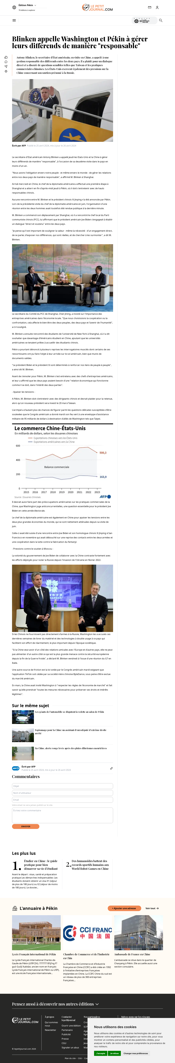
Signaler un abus (70, 1047)
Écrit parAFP (19, 145)
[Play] (154, 20)
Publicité (66, 1034)
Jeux (86, 1043)
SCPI (86, 1026)
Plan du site (71, 1058)
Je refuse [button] (114, 1053)
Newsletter (50, 1030)
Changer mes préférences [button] (136, 1053)
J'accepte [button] (100, 1053)
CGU (64, 1043)
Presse (65, 1038)
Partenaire (67, 1030)
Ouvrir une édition (71, 1025)
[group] (154, 20)
